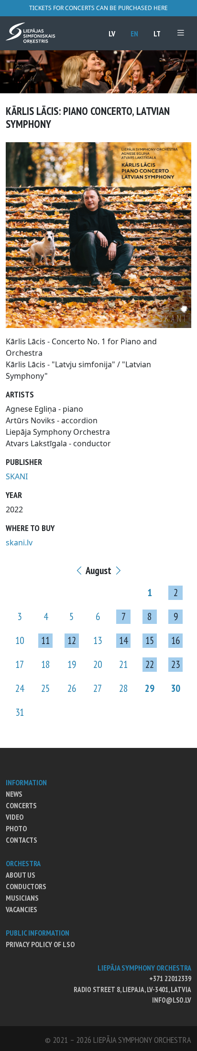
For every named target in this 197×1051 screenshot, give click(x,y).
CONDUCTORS (26, 886)
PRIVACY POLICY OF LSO (40, 944)
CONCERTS (21, 805)
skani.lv (19, 542)
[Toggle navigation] (180, 33)
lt (157, 33)
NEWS (14, 794)
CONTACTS (21, 840)
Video (14, 817)
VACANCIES (21, 909)
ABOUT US (20, 875)
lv (112, 33)
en (134, 33)
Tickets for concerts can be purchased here (98, 8)
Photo (16, 828)
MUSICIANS (22, 898)
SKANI (17, 476)
